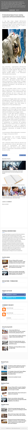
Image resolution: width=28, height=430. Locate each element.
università (5, 155)
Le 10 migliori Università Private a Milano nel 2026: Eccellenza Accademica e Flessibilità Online (17, 372)
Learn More (12, 10)
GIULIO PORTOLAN (9, 308)
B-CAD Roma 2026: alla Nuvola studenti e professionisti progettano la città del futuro (17, 367)
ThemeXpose (8, 428)
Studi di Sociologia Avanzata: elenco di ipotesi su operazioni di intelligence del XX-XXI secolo (17, 342)
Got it (17, 10)
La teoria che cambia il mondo (14, 377)
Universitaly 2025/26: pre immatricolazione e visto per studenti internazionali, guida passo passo (13, 197)
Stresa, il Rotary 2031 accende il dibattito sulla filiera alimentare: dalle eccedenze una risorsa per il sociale (17, 261)
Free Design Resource (16, 428)
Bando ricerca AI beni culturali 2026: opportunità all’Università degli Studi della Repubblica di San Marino (12, 172)
